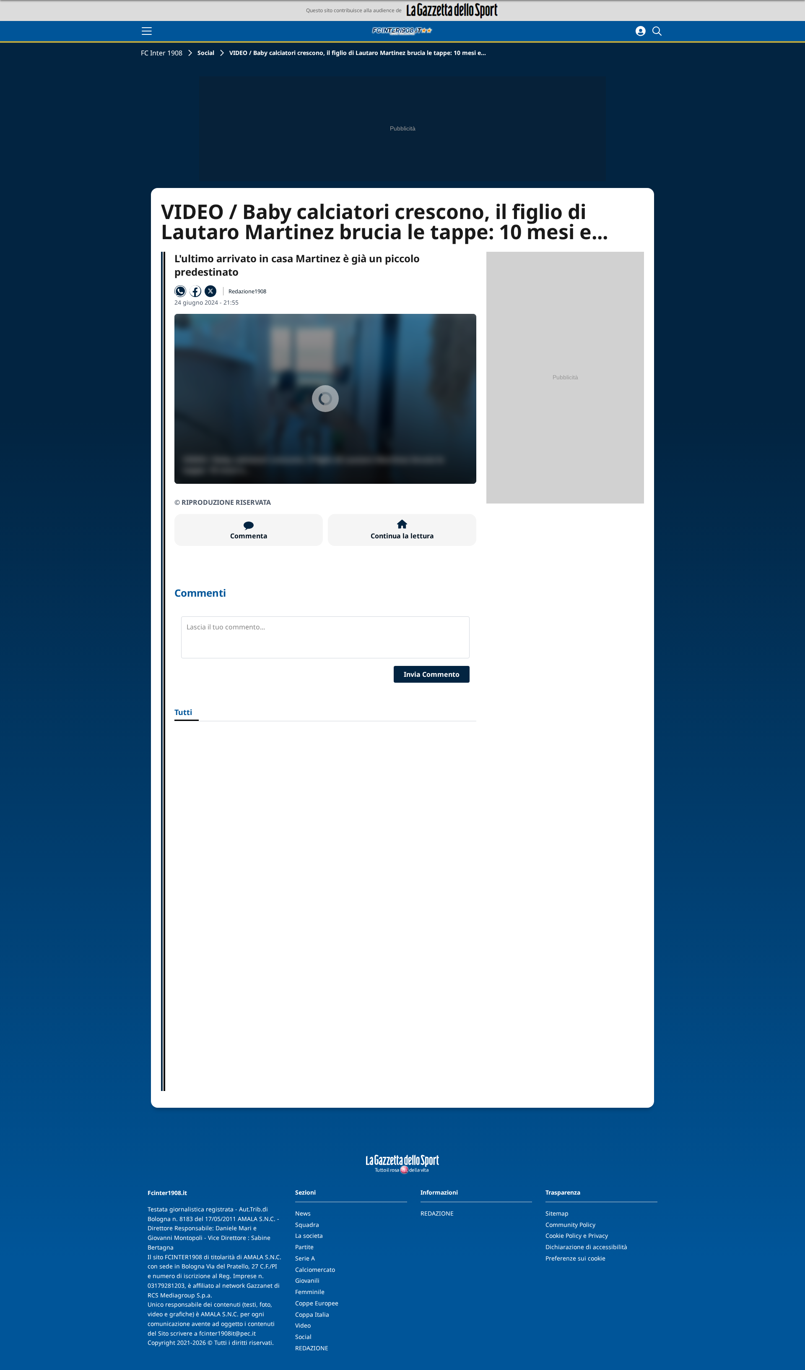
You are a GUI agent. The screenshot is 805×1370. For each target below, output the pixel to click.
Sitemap (557, 1213)
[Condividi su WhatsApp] (180, 291)
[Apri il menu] (147, 31)
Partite (304, 1247)
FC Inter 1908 (161, 52)
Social (205, 53)
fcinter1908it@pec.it (227, 1333)
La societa (309, 1236)
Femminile (310, 1292)
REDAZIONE (311, 1348)
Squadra (307, 1225)
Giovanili (307, 1280)
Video (303, 1325)
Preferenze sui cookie (575, 1258)
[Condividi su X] (210, 291)
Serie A (305, 1258)
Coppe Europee (316, 1303)
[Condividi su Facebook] (195, 291)
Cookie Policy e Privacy (576, 1236)
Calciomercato (315, 1269)
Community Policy (570, 1225)
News (303, 1213)
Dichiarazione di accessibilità (586, 1247)
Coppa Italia (312, 1314)
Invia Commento (432, 674)
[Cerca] (658, 31)
